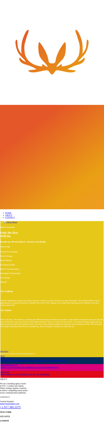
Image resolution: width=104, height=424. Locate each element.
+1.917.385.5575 (10, 407)
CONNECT (10, 217)
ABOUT (8, 215)
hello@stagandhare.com (9, 404)
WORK (8, 213)
